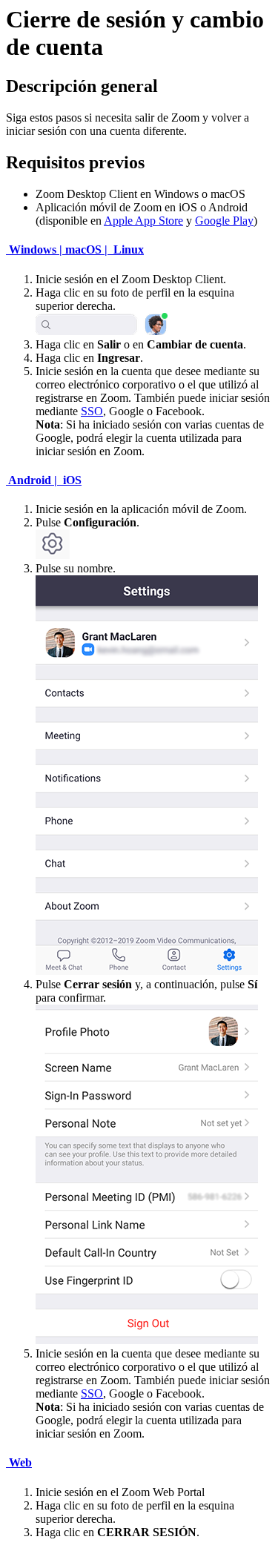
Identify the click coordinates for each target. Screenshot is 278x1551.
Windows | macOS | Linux (75, 249)
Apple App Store (143, 220)
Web (19, 1462)
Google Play (224, 220)
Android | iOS (44, 480)
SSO (92, 411)
